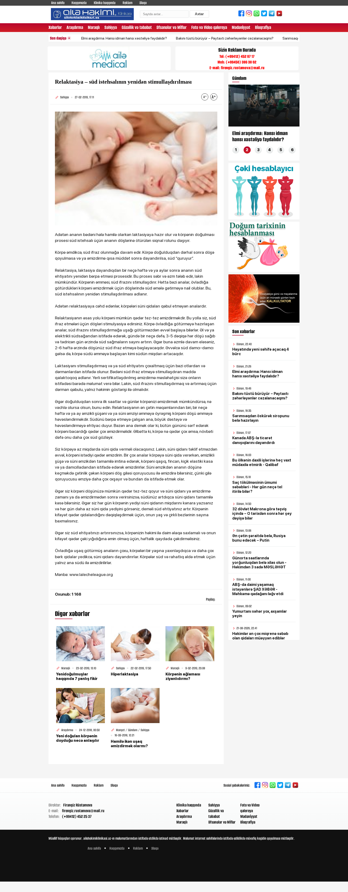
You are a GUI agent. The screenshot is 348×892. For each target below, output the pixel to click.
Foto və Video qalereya (209, 27)
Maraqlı (94, 27)
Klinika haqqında (105, 2)
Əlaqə (143, 2)
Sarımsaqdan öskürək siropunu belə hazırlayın (297, 38)
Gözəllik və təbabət (137, 27)
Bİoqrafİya (263, 27)
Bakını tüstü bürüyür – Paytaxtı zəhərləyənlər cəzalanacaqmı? (203, 38)
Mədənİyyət (241, 27)
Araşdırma (75, 27)
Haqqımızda (79, 2)
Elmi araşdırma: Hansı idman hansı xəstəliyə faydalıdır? (103, 38)
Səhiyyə (110, 27)
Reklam (127, 2)
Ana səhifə (57, 2)
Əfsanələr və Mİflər (171, 27)
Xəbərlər (55, 27)
